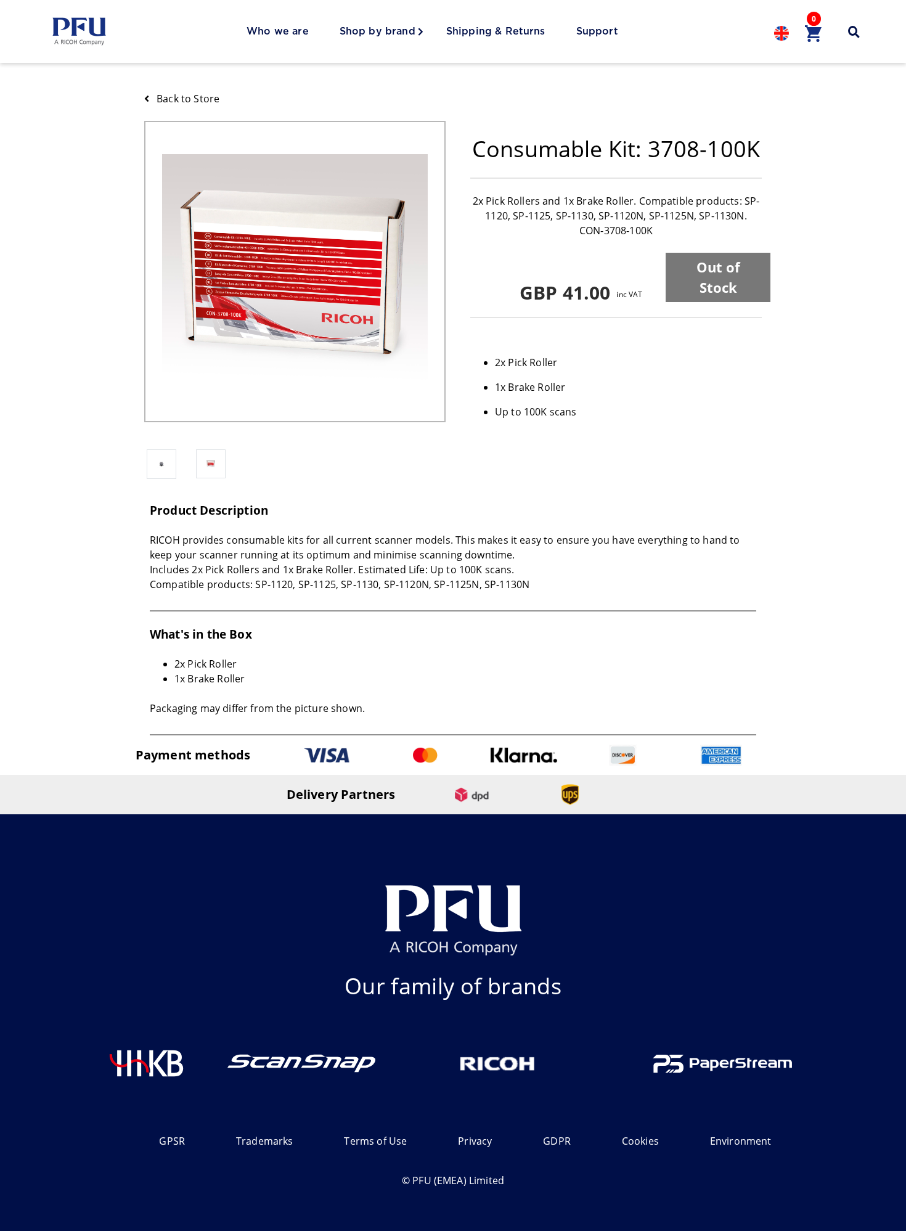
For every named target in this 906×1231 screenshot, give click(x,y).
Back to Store (188, 98)
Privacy (475, 1141)
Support (597, 31)
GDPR (557, 1141)
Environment (741, 1141)
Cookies (640, 1141)
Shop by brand (377, 31)
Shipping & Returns (495, 31)
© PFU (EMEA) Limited (453, 1180)
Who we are (278, 31)
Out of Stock (718, 277)
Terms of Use (375, 1141)
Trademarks (264, 1141)
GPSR (172, 1141)
